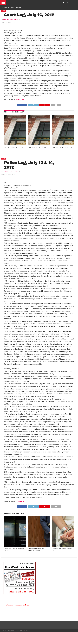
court (18, 100)
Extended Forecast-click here (17, 605)
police (21, 501)
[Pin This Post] (44, 104)
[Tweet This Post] (33, 104)
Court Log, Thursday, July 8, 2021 (62, 147)
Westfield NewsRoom (10, 19)
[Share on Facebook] (22, 104)
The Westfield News (11, 7)
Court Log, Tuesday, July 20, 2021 (14, 147)
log (22, 100)
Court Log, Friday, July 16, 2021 (37, 147)
